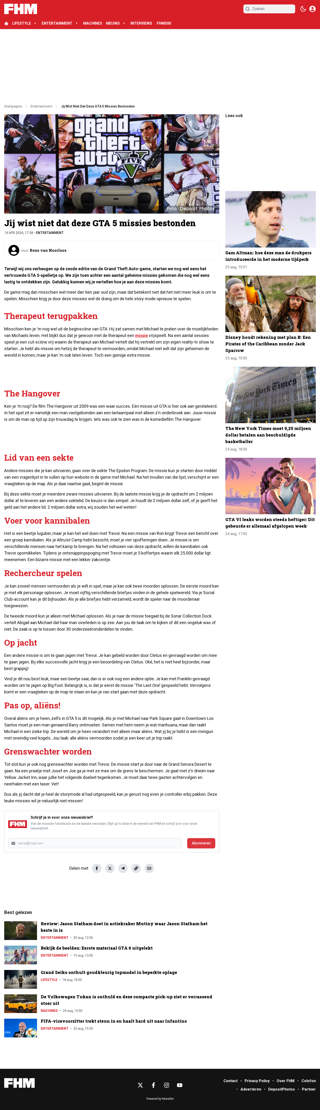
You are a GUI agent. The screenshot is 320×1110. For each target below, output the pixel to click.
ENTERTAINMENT (57, 23)
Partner (309, 1089)
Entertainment (50, 233)
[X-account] (140, 1085)
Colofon (308, 1081)
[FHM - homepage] (20, 9)
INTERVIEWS (141, 23)
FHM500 (164, 23)
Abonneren (201, 843)
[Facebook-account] (153, 1085)
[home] (6, 23)
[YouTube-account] (179, 1085)
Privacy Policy (257, 1081)
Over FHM (285, 1081)
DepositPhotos (281, 1089)
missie (141, 335)
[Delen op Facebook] (96, 868)
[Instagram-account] (166, 1085)
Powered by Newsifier (160, 1098)
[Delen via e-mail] (149, 868)
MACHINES (92, 23)
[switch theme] (303, 9)
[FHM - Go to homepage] (19, 1083)
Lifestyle (49, 980)
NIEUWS (113, 23)
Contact (230, 1081)
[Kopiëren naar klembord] (136, 868)
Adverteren (251, 1089)
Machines (49, 1011)
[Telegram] (123, 868)
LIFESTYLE (21, 23)
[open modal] (312, 9)
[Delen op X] (110, 868)
